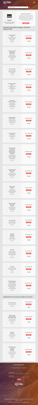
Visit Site (26, 23)
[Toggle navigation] (34, 2)
